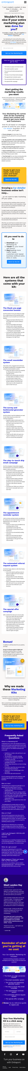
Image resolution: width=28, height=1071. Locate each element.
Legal (10, 1067)
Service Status (22, 1067)
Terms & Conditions (5, 1067)
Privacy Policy (10, 1046)
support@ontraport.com (7, 864)
